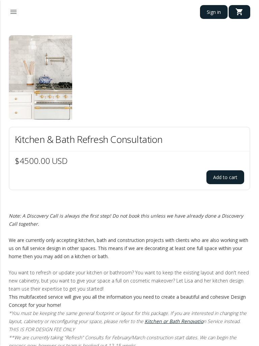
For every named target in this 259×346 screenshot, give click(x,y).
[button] (13, 11)
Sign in (214, 12)
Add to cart (225, 177)
